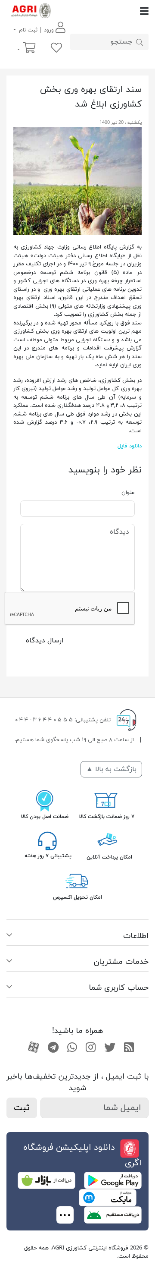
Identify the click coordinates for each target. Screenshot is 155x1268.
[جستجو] (139, 42)
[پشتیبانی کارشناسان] (47, 840)
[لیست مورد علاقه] (56, 48)
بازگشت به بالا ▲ (111, 769)
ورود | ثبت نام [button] (36, 30)
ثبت (22, 1108)
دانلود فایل (130, 446)
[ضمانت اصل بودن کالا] (45, 799)
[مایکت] (107, 1197)
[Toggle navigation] (102, 11)
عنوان (128, 493)
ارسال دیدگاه (45, 640)
